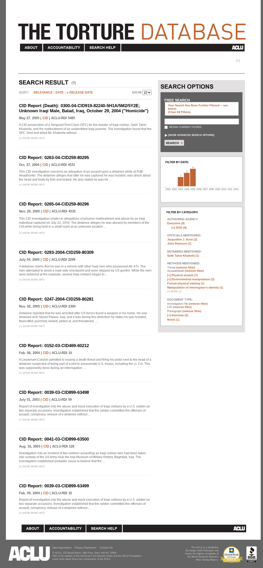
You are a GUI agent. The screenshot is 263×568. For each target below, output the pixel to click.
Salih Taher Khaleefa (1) (183, 255)
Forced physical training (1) (185, 283)
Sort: (25, 94)
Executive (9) (176, 223)
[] (191, 135)
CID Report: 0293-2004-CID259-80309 (56, 252)
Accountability (63, 48)
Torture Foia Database (133, 28)
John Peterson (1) (179, 243)
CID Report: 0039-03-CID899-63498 (54, 392)
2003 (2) (180, 181)
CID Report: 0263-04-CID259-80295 (54, 157)
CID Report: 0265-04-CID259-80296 (54, 204)
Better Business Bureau (251, 554)
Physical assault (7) (185, 275)
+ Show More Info (32, 138)
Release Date (81, 92)
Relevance (43, 92)
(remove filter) (185, 267)
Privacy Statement (85, 547)
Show (137, 93)
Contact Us (106, 547)
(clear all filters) (179, 112)
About (31, 48)
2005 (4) (193, 177)
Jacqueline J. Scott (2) (182, 239)
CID (45, 118)
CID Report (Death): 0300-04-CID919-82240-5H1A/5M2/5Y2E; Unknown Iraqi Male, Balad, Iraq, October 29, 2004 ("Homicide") (83, 108)
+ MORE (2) (174, 291)
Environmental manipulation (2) (193, 279)
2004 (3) (187, 179)
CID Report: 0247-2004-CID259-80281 (56, 299)
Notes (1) (173, 319)
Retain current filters (184, 127)
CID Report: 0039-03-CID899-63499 (54, 485)
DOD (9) (181, 227)
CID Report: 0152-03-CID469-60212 (54, 345)
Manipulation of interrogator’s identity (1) (195, 287)
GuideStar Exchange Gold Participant (232, 554)
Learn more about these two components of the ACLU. (81, 559)
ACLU (184, 47)
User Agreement (61, 547)
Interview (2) (180, 315)
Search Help (103, 48)
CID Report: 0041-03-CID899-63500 (54, 439)
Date (59, 92)
